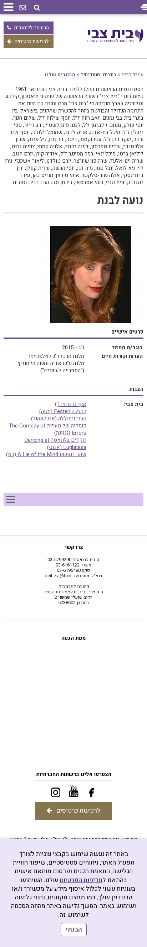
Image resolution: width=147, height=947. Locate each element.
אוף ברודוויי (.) (70, 404)
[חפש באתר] (37, 7)
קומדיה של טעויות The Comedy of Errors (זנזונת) (47, 429)
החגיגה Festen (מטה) (62, 411)
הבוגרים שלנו (60, 74)
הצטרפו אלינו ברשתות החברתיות (73, 774)
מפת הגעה (73, 638)
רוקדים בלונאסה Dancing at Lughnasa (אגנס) (55, 443)
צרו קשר (73, 547)
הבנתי (73, 929)
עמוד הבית (132, 74)
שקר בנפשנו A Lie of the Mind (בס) (46, 454)
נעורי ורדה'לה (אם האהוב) (58, 418)
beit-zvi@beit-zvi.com (67, 575)
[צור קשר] (23, 8)
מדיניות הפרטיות (81, 880)
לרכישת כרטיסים (32, 41)
